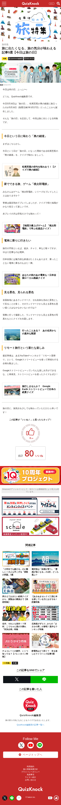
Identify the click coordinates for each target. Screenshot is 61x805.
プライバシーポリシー (30, 772)
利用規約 (30, 766)
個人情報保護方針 (30, 769)
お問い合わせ (30, 780)
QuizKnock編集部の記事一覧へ (30, 725)
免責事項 (30, 774)
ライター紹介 (30, 777)
